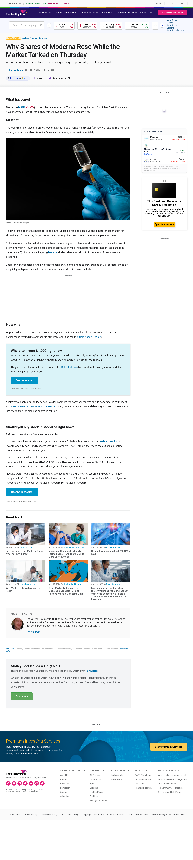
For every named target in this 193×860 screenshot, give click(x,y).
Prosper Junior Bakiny (73, 547)
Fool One (94, 796)
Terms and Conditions (138, 814)
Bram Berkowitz (113, 584)
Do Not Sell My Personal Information (168, 814)
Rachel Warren (113, 547)
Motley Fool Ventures (167, 784)
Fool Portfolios (96, 792)
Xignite (28, 792)
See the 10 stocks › (22, 491)
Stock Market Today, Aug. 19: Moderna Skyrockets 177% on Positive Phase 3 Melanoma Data (66, 591)
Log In (170, 4)
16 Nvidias (91, 670)
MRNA (22, 107)
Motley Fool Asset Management (172, 775)
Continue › (22, 696)
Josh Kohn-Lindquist (73, 584)
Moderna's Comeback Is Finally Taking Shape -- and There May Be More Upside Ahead (66, 554)
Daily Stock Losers (175, 30)
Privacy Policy (31, 814)
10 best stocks (69, 367)
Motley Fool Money (98, 800)
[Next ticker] (162, 25)
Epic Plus (94, 788)
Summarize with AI (61, 78)
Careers (63, 779)
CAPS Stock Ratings (144, 775)
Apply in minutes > (164, 224)
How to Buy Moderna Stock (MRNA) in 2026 (110, 552)
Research (64, 784)
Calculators (140, 784)
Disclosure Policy (49, 814)
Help (182, 4)
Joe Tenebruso (28, 584)
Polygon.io (38, 792)
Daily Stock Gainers (172, 26)
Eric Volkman (16, 70)
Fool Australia (117, 775)
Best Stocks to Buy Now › (172, 13)
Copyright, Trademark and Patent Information (103, 814)
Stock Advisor (96, 779)
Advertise (64, 796)
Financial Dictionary (143, 788)
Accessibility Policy (70, 814)
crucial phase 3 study (89, 337)
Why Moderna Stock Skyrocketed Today (23, 589)
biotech (52, 252)
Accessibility (155, 4)
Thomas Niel (27, 547)
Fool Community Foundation (170, 788)
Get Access (148, 154)
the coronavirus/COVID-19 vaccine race (33, 406)
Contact (63, 792)
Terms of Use (15, 814)
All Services (95, 775)
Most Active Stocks (172, 21)
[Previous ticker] (49, 25)
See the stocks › (24, 380)
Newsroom (65, 788)
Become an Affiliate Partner (170, 792)
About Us (64, 775)
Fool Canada (116, 779)
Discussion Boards (143, 779)
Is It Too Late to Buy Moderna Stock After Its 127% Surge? (24, 552)
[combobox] (26, 25)
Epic (92, 784)
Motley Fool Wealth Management (172, 779)
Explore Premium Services (34, 38)
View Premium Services (168, 746)
